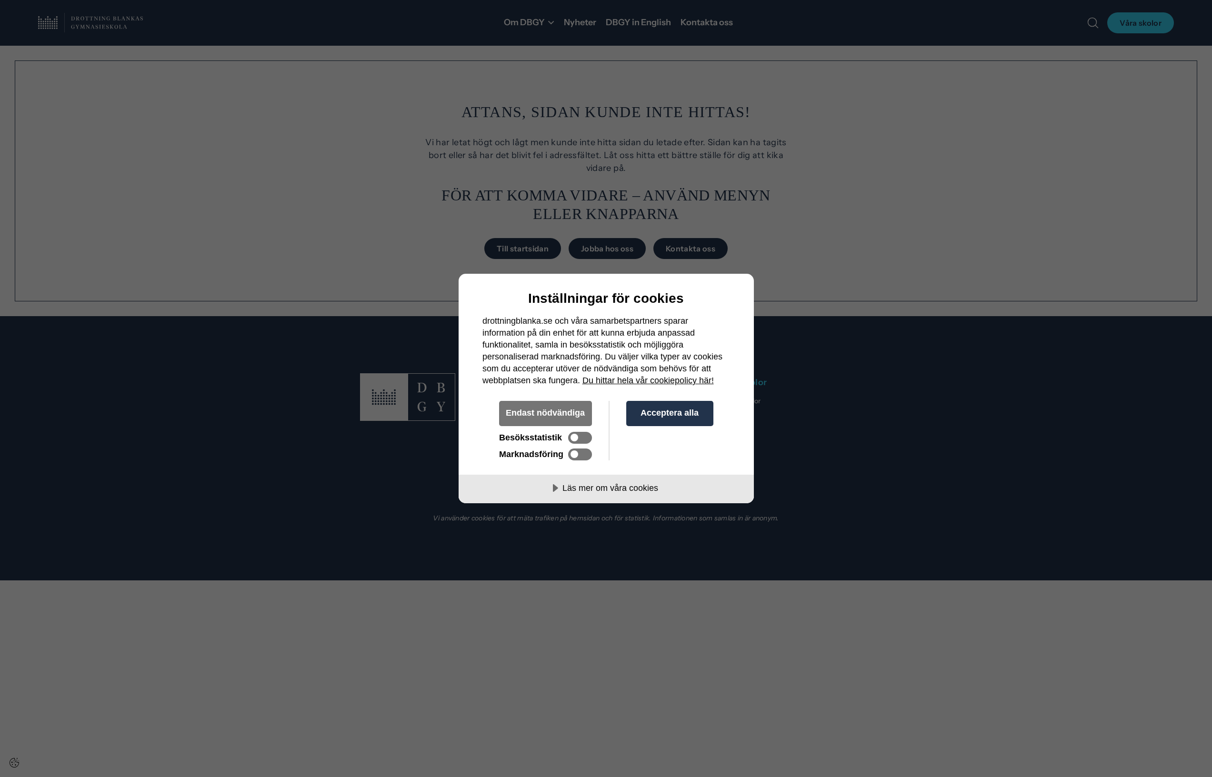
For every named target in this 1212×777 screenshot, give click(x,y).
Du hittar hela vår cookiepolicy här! (648, 380)
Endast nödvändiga (545, 413)
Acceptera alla (670, 413)
